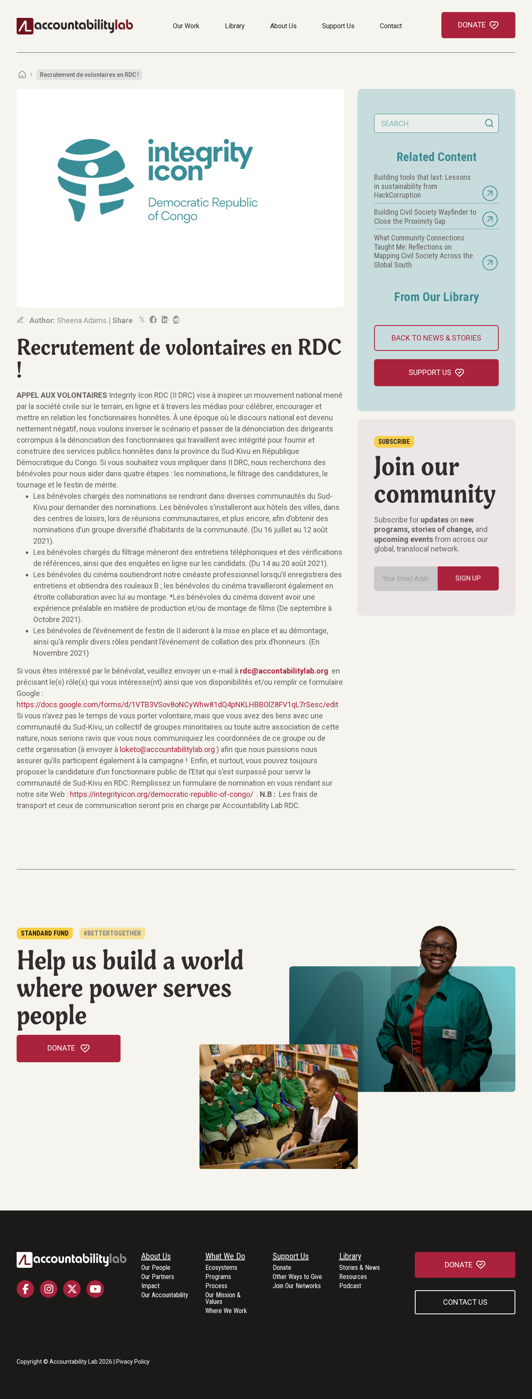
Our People (155, 1268)
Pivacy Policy (133, 1361)
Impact (150, 1286)
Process (216, 1286)
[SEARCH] (489, 123)
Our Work (186, 26)
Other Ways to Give (297, 1277)
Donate (282, 1268)
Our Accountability (164, 1295)
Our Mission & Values (223, 1299)
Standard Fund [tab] (45, 933)
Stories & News (359, 1268)
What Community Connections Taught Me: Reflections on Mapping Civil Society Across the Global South (423, 251)
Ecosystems (221, 1268)
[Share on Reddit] (176, 320)
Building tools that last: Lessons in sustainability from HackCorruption (422, 186)
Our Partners (157, 1277)
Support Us (338, 26)
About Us (283, 26)
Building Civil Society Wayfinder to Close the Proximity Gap (425, 216)
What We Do (225, 1256)
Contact (391, 26)
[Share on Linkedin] (164, 320)
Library (235, 26)
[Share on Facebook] (152, 320)
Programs (218, 1277)
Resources (353, 1277)
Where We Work (226, 1311)
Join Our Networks (297, 1286)
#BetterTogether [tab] (112, 933)
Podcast (350, 1286)
